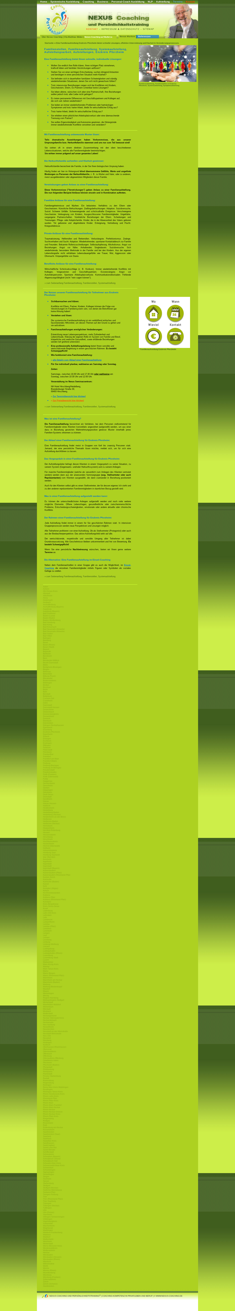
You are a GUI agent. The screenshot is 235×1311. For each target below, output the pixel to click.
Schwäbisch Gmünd (51, 1159)
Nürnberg (47, 1040)
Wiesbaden (48, 1255)
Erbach (46, 736)
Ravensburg (48, 1080)
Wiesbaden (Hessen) (52, 1257)
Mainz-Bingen (49, 973)
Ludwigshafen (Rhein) (52, 953)
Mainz (45, 971)
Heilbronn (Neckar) (51, 823)
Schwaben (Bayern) (51, 1156)
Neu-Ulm (47, 1036)
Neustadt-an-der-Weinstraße (55, 1031)
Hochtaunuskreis (50, 841)
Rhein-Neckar (49, 1109)
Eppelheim (47, 734)
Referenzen (144, 36)
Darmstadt (47, 705)
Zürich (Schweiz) (50, 1284)
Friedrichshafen (50, 772)
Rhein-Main (48, 1103)
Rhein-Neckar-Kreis (51, 1114)
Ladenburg (48, 911)
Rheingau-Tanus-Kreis (53, 1092)
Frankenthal (48, 754)
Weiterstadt (48, 1244)
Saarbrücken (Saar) (51, 1134)
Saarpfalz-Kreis (49, 1141)
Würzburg (47, 1275)
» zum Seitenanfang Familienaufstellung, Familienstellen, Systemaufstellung (80, 283)
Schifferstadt (48, 1152)
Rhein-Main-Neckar (51, 1107)
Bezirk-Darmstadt (50, 663)
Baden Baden (49, 618)
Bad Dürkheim (49, 613)
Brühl (45, 689)
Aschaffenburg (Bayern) (53, 607)
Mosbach (47, 1011)
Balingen (47, 638)
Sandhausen (48, 1143)
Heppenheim (48, 828)
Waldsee (47, 1235)
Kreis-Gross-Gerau (51, 906)
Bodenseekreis (49, 680)
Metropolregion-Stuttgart (53, 1000)
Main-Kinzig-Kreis (51, 964)
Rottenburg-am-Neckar (53, 1127)
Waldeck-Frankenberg (52, 1232)
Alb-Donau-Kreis (50, 591)
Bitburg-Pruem (49, 676)
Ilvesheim (47, 859)
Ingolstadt (47, 864)
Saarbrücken (48, 1132)
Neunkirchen (48, 1029)
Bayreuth (47, 651)
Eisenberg (47, 730)
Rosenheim (48, 1123)
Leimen (46, 937)
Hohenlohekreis (50, 850)
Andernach (48, 600)
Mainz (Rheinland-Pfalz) (53, 975)
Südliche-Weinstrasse (52, 1190)
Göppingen (48, 790)
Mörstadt (47, 1009)
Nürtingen (47, 1042)
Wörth (45, 1266)
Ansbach (47, 602)
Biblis (45, 665)
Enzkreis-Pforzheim (51, 732)
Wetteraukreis (49, 1250)
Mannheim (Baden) (51, 982)
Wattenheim (48, 1239)
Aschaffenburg (49, 604)
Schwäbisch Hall (50, 1161)
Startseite (49, 43)
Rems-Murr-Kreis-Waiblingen (55, 1087)
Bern (45, 658)
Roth (45, 1125)
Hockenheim (48, 844)
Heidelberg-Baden (51, 812)
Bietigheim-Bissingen (52, 667)
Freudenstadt (49, 770)
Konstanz (47, 902)
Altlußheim (47, 596)
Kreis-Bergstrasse (51, 904)
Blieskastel (47, 678)
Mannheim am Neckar (52, 980)
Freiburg (46, 763)
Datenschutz (130, 29)
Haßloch (46, 806)
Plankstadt (47, 1074)
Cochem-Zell (48, 698)
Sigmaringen (48, 1172)
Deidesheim (48, 709)
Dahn (45, 703)
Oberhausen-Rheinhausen (54, 1047)
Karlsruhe (47, 879)
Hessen (46, 832)
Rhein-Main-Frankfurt (52, 1105)
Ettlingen (47, 745)
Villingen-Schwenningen (53, 1217)
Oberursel (47, 1049)
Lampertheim (49, 922)
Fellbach (47, 747)
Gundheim (47, 799)
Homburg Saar (49, 852)
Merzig (46, 996)
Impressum (109, 29)
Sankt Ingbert (49, 1145)
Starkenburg (48, 1183)
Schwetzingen (49, 1170)
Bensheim (47, 656)
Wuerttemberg (49, 1273)
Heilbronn (47, 819)
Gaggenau (47, 781)
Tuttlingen (47, 1208)
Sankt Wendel (49, 1150)
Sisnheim (47, 1179)
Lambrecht (47, 920)
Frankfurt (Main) (50, 761)
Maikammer (48, 962)
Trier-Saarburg (49, 1201)
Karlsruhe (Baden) (51, 882)
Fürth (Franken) (49, 774)
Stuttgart (46, 1185)
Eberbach (47, 721)
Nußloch (46, 1045)
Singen (46, 1176)
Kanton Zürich (49, 877)
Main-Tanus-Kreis (50, 969)
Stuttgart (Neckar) (50, 1188)
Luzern (46, 960)
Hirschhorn (48, 839)
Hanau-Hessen (49, 803)
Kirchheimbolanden (51, 893)
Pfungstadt (47, 1067)
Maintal (46, 966)
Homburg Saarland (51, 855)
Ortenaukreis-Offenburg (53, 1058)
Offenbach (47, 1054)
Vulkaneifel (48, 1223)
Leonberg (47, 940)
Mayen (46, 991)
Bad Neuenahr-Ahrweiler (54, 629)
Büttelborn (47, 696)
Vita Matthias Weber (73, 37)
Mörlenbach (48, 1007)
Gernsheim (48, 785)
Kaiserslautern (49, 870)
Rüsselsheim (48, 1130)
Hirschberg (48, 837)
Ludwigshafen (49, 951)
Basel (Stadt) (48, 647)
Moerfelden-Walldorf (52, 1004)
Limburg (46, 942)
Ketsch (46, 890)
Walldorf (46, 1237)
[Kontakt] (164, 347)
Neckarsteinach (50, 1020)
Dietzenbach (48, 712)
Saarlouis (47, 1139)
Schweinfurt (48, 1168)
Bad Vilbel (47, 636)
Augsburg (47, 609)
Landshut (47, 928)
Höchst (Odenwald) (51, 846)
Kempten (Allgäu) (50, 888)
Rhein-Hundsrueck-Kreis (54, 1094)
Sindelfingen (48, 1174)
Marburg (46, 984)
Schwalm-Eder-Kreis (52, 1163)
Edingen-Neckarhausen (53, 725)
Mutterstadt (48, 1013)
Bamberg (47, 640)
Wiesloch (47, 1261)
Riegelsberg (48, 1118)
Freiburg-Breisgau (51, 765)
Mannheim (47, 978)
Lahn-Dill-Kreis (49, 913)
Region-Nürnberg (50, 998)
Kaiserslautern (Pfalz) (52, 873)
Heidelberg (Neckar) (52, 815)
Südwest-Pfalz (49, 1192)
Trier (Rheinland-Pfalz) (53, 1199)
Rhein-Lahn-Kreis (51, 1096)
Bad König (47, 625)
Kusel (45, 908)
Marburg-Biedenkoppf (52, 987)
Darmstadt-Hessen (51, 707)
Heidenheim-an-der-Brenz (54, 817)
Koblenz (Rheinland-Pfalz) (54, 899)
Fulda (45, 779)
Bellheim (47, 654)
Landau (46, 924)
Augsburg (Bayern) (51, 611)
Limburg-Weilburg (51, 944)
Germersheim (49, 783)
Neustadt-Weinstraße (52, 1033)
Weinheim (47, 1241)
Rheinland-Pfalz (50, 1098)
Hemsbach (47, 826)
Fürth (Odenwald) (50, 777)
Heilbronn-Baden (50, 821)
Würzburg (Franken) (51, 1277)
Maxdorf (46, 989)
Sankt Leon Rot (49, 1147)
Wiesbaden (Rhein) (51, 1259)
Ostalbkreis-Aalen (51, 1060)
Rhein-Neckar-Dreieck (53, 1112)
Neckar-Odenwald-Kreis (53, 1018)
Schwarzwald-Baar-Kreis (54, 1165)
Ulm (45, 1210)
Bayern (46, 649)
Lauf (45, 935)
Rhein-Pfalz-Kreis (50, 1101)
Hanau (46, 801)
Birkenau (47, 672)
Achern (46, 589)
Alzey (45, 598)
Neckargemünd (49, 1016)
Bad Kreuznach (49, 627)
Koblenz (46, 895)
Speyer (46, 1181)
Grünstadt (47, 797)
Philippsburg (48, 1069)
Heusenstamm (49, 835)
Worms (46, 1268)
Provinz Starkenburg (52, 1076)
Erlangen (47, 739)
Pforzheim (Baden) (51, 1065)
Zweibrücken (48, 1286)
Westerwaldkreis (50, 1248)
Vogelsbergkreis (50, 1221)
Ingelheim (47, 861)
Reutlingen (48, 1089)
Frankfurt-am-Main (51, 759)
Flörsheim (47, 752)
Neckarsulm (48, 1022)
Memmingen (48, 993)
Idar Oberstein (49, 857)
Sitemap (148, 29)
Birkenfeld (47, 674)
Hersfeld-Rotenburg (51, 830)
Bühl (45, 692)
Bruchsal (47, 687)
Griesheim (47, 792)
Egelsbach (47, 727)
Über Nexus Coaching (52, 37)
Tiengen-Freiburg (50, 1194)
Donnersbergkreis (51, 714)
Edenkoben (48, 723)
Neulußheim (48, 1027)
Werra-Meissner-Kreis (52, 1246)
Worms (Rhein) (49, 1270)
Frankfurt (47, 756)
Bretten (46, 685)
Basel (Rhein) (49, 645)
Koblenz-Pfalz (49, 897)
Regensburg (48, 1083)
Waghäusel (48, 1228)
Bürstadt (46, 694)
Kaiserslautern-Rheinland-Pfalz (56, 875)
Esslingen (47, 743)
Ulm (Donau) (48, 1212)
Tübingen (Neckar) (51, 1206)
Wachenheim (49, 1226)
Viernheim (47, 1214)
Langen (46, 933)
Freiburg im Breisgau (52, 768)
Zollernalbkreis (49, 1279)
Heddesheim (48, 808)
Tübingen (47, 1203)
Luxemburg (48, 955)
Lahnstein (47, 915)
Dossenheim (48, 716)
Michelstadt (48, 1002)
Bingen (46, 669)
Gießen (46, 788)
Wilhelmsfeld (48, 1264)
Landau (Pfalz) (49, 926)
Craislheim (47, 701)
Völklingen (47, 1219)
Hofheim (46, 848)
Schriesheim (48, 1154)
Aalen (45, 587)
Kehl (45, 886)
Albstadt (46, 593)
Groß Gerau (48, 794)
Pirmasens (47, 1071)
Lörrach (46, 946)
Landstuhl (47, 931)
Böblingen (47, 683)
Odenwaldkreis (49, 1051)
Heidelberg (48, 810)
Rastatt (46, 1078)
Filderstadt (47, 750)
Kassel (46, 884)
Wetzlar (46, 1252)
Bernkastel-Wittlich (51, 660)
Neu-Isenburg (49, 1025)
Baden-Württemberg (52, 620)
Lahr (45, 917)
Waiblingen (48, 1230)
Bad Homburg (49, 622)
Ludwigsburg (48, 949)
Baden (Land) (49, 616)
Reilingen (47, 1085)
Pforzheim (47, 1063)
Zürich (45, 1282)
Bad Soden (48, 634)
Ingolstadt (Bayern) (51, 868)
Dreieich (46, 718)
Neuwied (47, 1038)
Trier (45, 1197)
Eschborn (47, 741)
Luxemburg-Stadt (50, 958)
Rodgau (46, 1121)
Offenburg (47, 1056)
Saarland (47, 1136)
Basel (45, 642)
